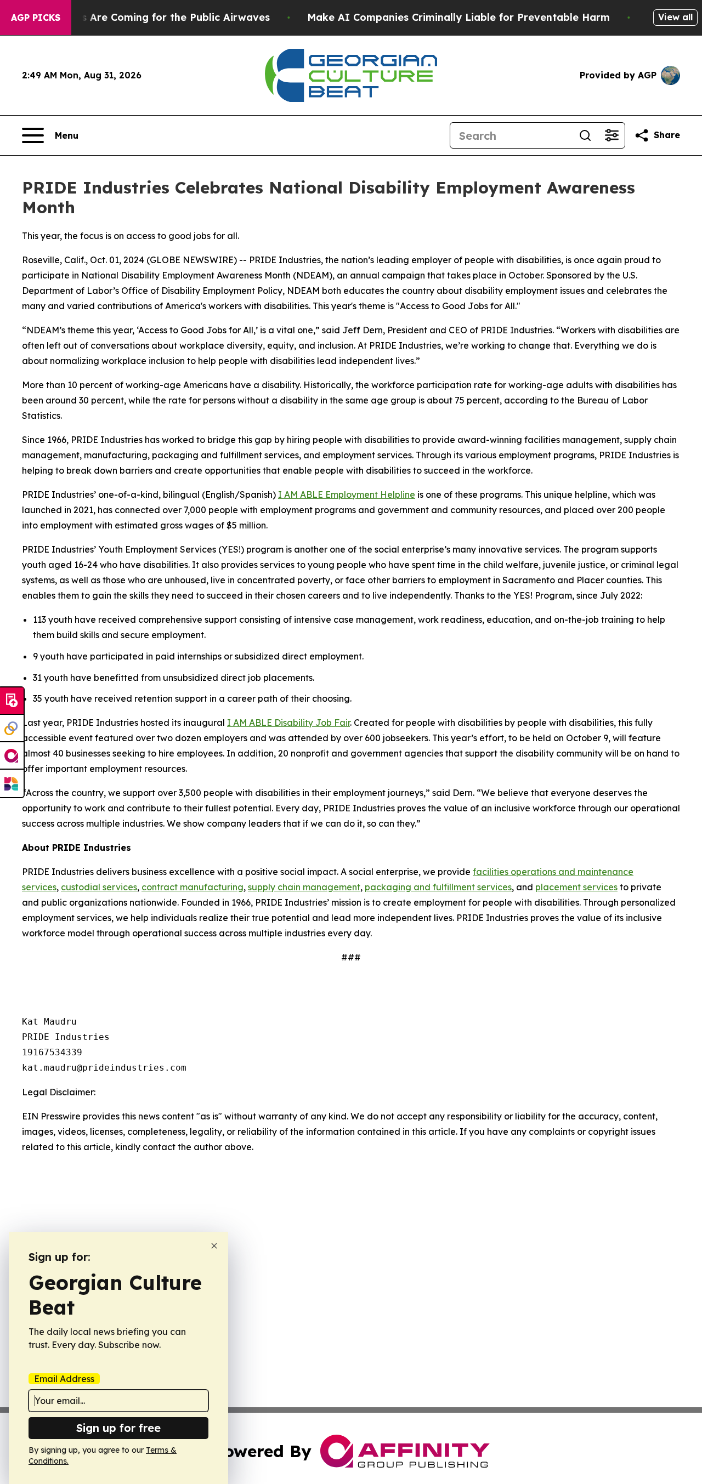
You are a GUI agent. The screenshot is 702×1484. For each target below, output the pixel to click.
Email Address (64, 1378)
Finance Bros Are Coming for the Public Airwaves (145, 17)
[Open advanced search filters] (611, 135)
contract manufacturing (192, 887)
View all (675, 17)
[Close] (214, 1246)
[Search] (585, 135)
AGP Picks (35, 17)
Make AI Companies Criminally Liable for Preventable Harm (458, 17)
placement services (576, 887)
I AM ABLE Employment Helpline (346, 494)
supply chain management (304, 887)
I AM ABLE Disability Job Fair (288, 722)
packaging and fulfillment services (438, 887)
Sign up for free (118, 1428)
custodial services (99, 887)
